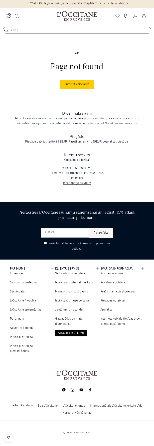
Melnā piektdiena (21, 337)
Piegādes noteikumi (113, 300)
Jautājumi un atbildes (69, 309)
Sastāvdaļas (18, 291)
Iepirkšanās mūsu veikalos (72, 300)
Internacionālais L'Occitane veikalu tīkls (116, 405)
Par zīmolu (17, 318)
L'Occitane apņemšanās (25, 309)
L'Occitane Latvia (82, 433)
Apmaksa (106, 309)
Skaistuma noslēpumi (24, 282)
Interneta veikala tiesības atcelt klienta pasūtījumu (121, 321)
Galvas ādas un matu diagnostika (69, 321)
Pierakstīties (101, 232)
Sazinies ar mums (111, 273)
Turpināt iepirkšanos (77, 84)
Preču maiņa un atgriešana (118, 291)
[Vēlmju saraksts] (117, 16)
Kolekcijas (16, 273)
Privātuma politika (112, 282)
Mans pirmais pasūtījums (71, 291)
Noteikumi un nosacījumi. (121, 123)
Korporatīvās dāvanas (77, 412)
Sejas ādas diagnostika (70, 273)
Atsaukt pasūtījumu (71, 333)
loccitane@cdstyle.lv (77, 183)
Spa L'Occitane (48, 405)
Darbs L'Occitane (22, 405)
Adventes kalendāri (22, 328)
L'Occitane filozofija (23, 300)
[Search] (6, 30)
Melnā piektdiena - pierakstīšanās (22, 348)
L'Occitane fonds (74, 405)
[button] (8, 16)
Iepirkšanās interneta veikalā (74, 282)
